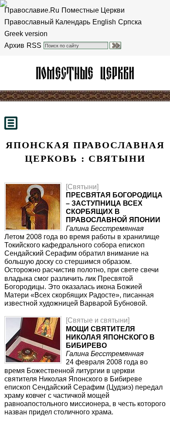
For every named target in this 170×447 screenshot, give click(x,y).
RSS (34, 45)
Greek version (26, 33)
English (104, 22)
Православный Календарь (47, 22)
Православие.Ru (31, 10)
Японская (85, 73)
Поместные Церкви (93, 10)
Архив (14, 45)
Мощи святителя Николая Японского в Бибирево (110, 337)
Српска (130, 22)
